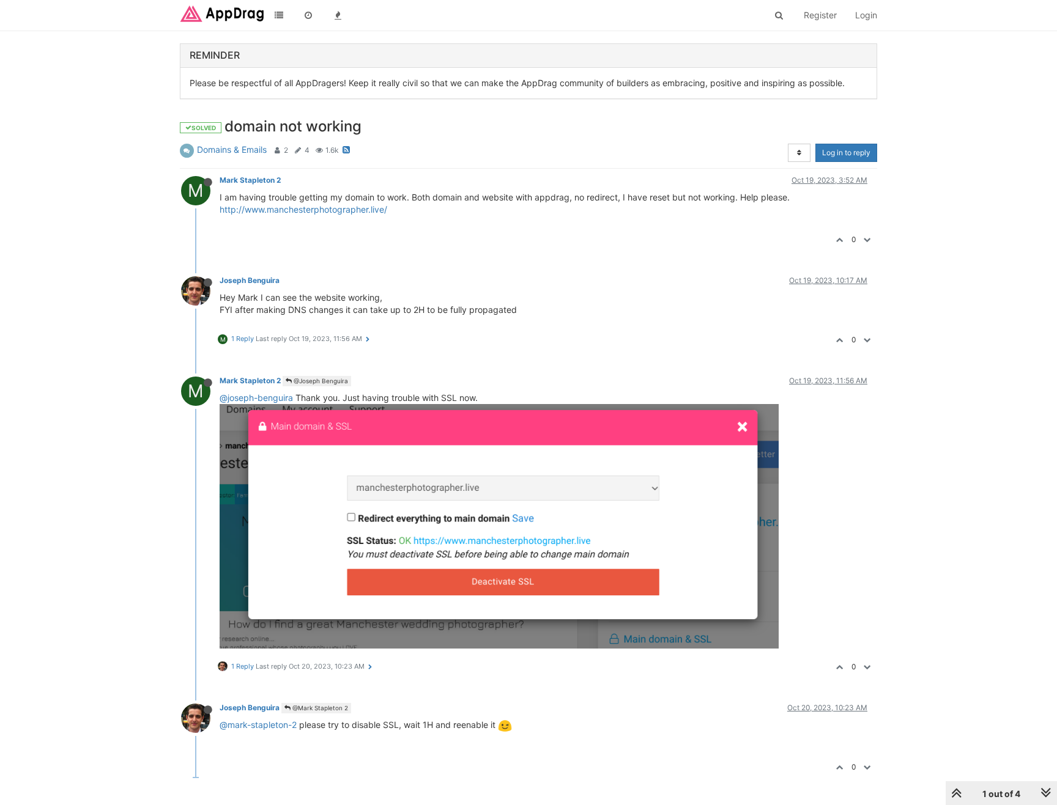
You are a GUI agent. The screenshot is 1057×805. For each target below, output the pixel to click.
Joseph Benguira (250, 280)
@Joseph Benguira (320, 380)
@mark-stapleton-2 (258, 724)
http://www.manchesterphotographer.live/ (303, 209)
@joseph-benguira (256, 397)
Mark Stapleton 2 (250, 180)
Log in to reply (846, 152)
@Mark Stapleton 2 (319, 707)
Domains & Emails (232, 149)
